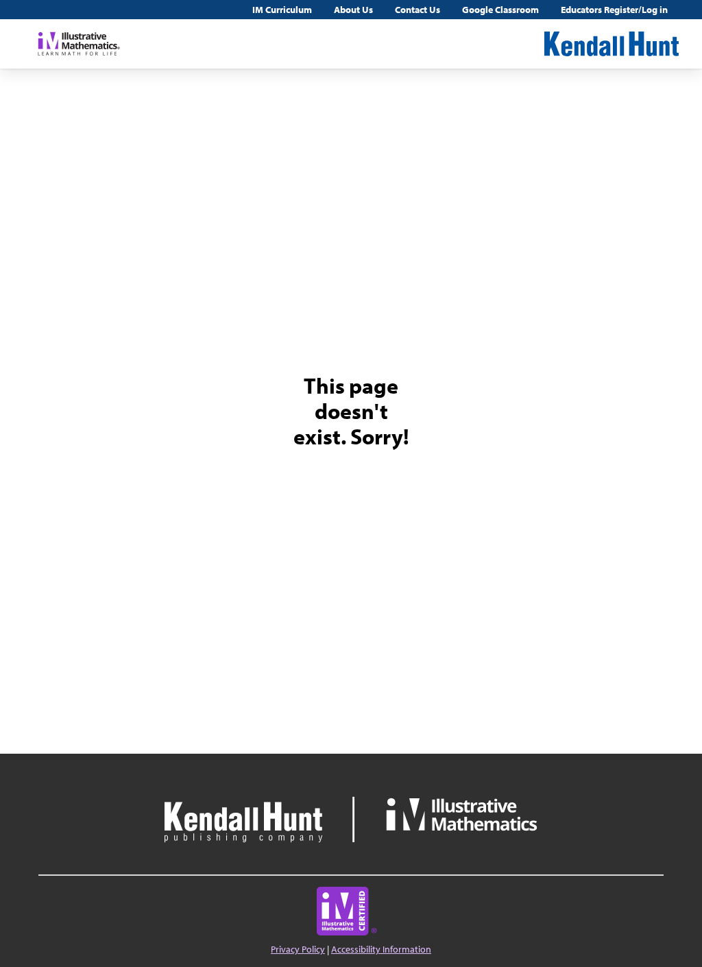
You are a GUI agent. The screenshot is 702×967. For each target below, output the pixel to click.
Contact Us (417, 9)
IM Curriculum (282, 9)
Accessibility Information (381, 949)
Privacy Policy (298, 949)
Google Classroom (500, 9)
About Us (353, 9)
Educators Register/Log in (614, 9)
